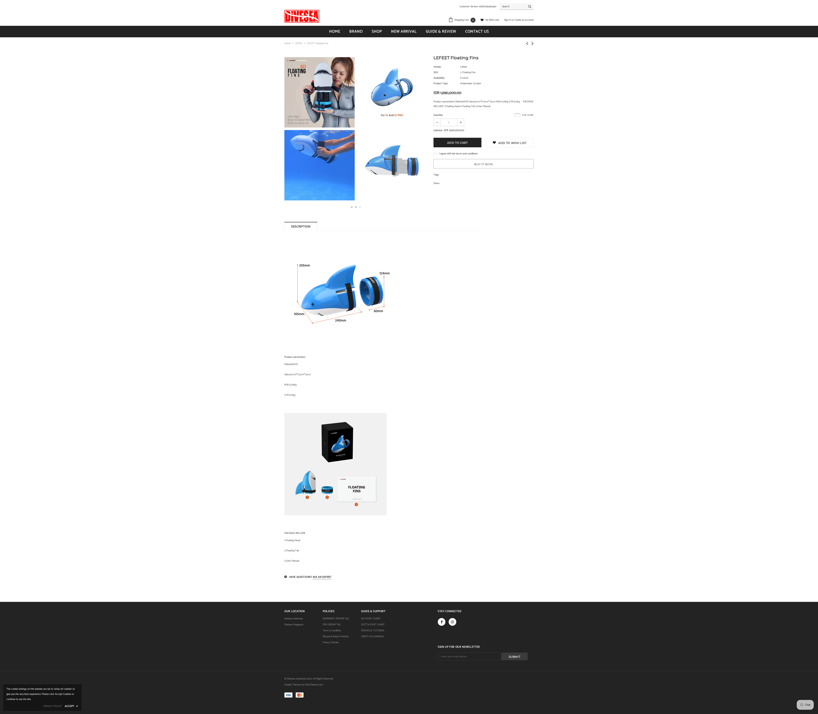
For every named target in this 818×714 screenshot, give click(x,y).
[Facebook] (441, 622)
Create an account (524, 20)
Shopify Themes (292, 685)
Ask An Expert (322, 577)
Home (287, 43)
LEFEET (299, 43)
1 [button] (352, 207)
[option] (319, 129)
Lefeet (463, 67)
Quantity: (438, 115)
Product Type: (440, 83)
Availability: (439, 78)
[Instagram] (452, 622)
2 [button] (356, 207)
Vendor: (437, 67)
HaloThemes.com (314, 685)
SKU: (435, 72)
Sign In (507, 20)
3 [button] (360, 207)
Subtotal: (438, 130)
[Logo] (301, 16)
